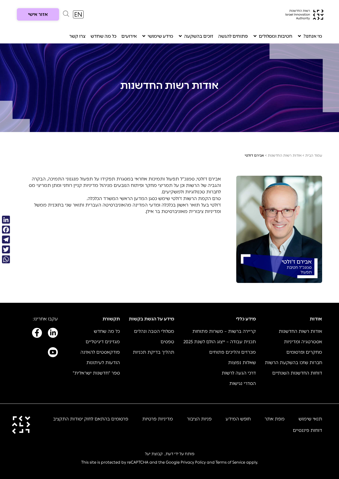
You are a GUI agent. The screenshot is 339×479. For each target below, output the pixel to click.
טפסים (167, 341)
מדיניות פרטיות (157, 419)
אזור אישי (38, 14)
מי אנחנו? (312, 36)
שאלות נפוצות (242, 362)
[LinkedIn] (6, 220)
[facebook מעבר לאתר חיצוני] (37, 334)
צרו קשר (77, 36)
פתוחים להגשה (233, 36)
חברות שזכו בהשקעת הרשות (293, 362)
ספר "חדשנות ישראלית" (96, 373)
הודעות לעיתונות (103, 362)
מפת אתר (275, 419)
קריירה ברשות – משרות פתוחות (224, 331)
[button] (66, 15)
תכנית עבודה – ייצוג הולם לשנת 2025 (219, 341)
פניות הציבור (199, 419)
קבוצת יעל (154, 453)
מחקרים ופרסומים (304, 352)
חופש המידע (238, 419)
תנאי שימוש (310, 419)
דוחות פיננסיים (307, 430)
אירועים (129, 36)
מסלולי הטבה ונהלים (154, 331)
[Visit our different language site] (78, 14)
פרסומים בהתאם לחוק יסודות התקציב (90, 419)
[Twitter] (6, 249)
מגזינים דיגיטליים (103, 341)
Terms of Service (230, 462)
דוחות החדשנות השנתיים (297, 373)
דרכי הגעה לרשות (239, 373)
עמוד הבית (313, 155)
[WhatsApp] (6, 259)
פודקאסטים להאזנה (100, 352)
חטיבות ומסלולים (275, 36)
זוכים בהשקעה (198, 36)
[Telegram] (6, 239)
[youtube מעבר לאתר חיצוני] (53, 353)
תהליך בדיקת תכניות (153, 352)
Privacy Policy (193, 462)
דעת (169, 453)
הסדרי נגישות (242, 383)
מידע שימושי (160, 36)
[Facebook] (6, 230)
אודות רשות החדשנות (285, 155)
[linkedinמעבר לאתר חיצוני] (53, 334)
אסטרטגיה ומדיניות (303, 341)
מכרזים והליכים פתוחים (232, 352)
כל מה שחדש (103, 36)
